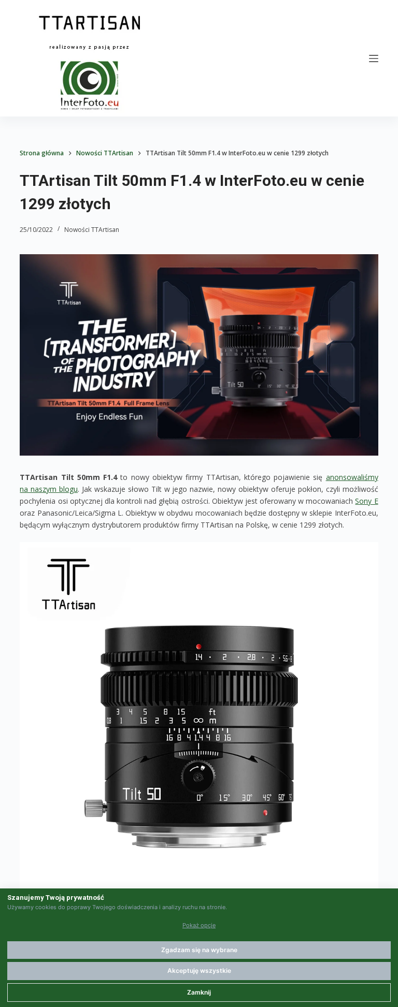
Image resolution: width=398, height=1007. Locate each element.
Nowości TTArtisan (91, 229)
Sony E (366, 501)
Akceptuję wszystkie (199, 970)
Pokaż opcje (199, 925)
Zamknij (199, 992)
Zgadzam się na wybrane (199, 950)
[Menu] (373, 58)
